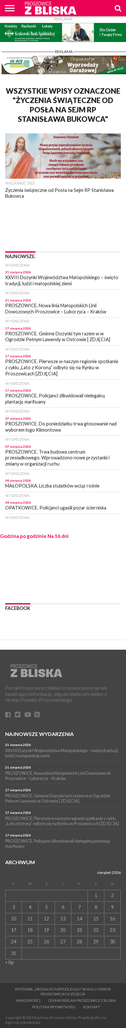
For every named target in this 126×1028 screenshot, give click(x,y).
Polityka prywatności (54, 1007)
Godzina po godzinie (23, 536)
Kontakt (91, 1007)
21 (79, 930)
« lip (9, 962)
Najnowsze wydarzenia (39, 734)
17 (13, 930)
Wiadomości (28, 1000)
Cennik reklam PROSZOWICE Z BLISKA (82, 1000)
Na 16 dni (57, 536)
